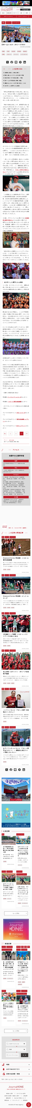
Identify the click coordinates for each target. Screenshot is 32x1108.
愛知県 (25, 51)
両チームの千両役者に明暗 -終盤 (11, 441)
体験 (3, 54)
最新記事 (9, 12)
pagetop (28, 1105)
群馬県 (19, 51)
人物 (21, 12)
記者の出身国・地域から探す (12, 1095)
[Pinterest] (20, 62)
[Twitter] (7, 62)
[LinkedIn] (24, 62)
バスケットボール (22, 16)
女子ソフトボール (8, 16)
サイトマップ (16, 1100)
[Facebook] (12, 62)
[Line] (16, 62)
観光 (3, 12)
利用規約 (25, 1100)
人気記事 (25, 1095)
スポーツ (15, 12)
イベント (16, 54)
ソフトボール (24, 54)
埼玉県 (13, 51)
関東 (3, 51)
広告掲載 (18, 9)
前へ (5, 433)
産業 (27, 12)
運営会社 (7, 1100)
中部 (8, 51)
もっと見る (16, 913)
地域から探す (9, 1093)
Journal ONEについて (20, 1098)
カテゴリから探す (21, 1093)
